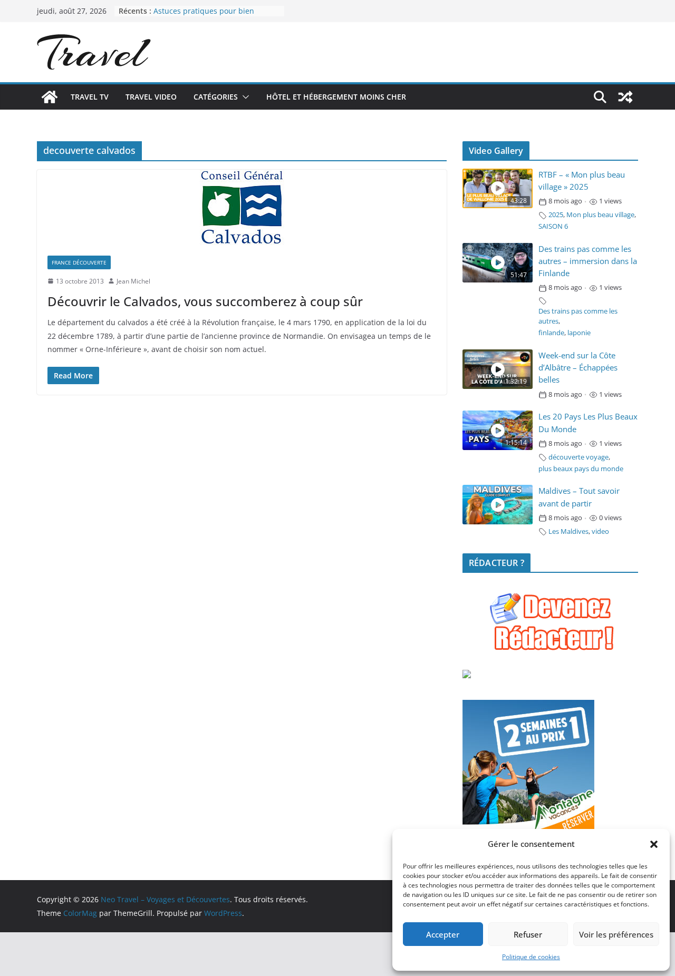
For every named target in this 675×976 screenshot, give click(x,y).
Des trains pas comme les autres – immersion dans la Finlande (587, 261)
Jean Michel (133, 281)
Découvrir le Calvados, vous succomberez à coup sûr (205, 301)
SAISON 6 (553, 226)
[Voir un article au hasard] (625, 97)
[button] (654, 844)
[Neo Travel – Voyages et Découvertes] (49, 97)
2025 (555, 214)
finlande (551, 332)
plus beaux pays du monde (580, 468)
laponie (579, 332)
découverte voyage (578, 457)
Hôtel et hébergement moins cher (336, 97)
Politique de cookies (531, 956)
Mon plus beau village (600, 214)
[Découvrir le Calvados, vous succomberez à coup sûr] (242, 207)
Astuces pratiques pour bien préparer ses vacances (203, 16)
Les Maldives (568, 531)
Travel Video (151, 97)
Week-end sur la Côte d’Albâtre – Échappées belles (578, 367)
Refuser (528, 934)
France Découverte (79, 262)
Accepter (442, 934)
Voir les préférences (616, 934)
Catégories (216, 97)
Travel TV (90, 97)
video (600, 531)
